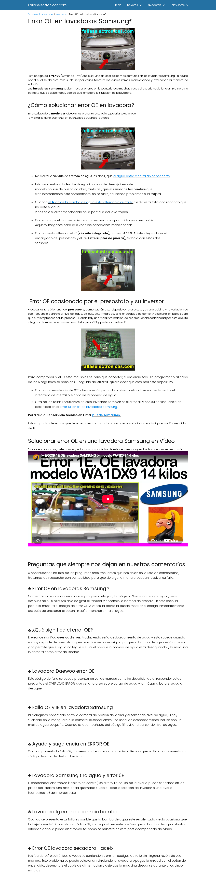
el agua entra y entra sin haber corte (141, 176)
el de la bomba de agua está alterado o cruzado (90, 202)
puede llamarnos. (106, 415)
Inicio (118, 5)
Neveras (132, 5)
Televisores (177, 5)
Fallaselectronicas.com (47, 5)
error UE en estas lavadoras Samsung (88, 407)
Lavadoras (154, 5)
